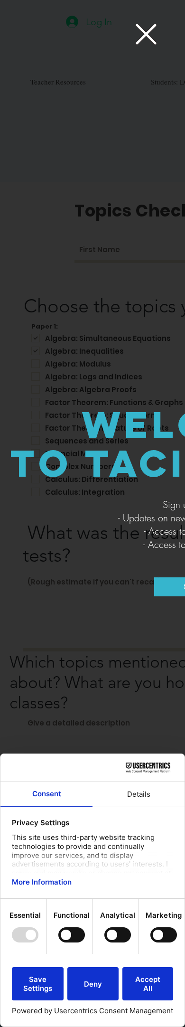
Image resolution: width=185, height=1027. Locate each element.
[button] (146, 34)
